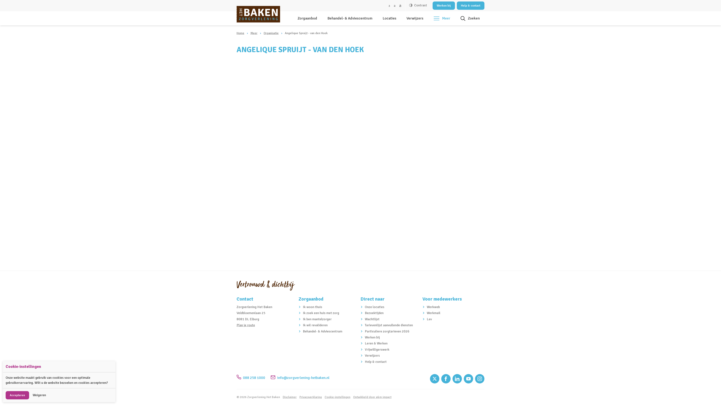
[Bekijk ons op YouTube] (468, 378)
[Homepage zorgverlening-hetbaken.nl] (258, 14)
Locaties (389, 18)
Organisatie (271, 33)
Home (240, 33)
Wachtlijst (372, 319)
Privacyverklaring (310, 397)
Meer (253, 33)
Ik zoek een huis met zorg (321, 313)
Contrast (420, 5)
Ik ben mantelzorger (317, 319)
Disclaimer (290, 397)
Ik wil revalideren (315, 325)
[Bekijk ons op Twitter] (434, 378)
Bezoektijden (374, 313)
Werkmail (433, 313)
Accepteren (17, 395)
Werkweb (433, 307)
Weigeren (39, 395)
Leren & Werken (376, 343)
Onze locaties (374, 307)
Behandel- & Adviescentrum (349, 18)
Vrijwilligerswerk (377, 349)
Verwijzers (415, 18)
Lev (429, 319)
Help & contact (470, 6)
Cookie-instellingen (337, 397)
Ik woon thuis (312, 307)
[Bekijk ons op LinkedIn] (457, 378)
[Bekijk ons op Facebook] (446, 378)
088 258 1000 (254, 377)
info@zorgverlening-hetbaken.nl (303, 377)
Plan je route (246, 325)
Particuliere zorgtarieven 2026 (387, 331)
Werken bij (444, 6)
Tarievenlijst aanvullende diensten (389, 325)
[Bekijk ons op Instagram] (479, 378)
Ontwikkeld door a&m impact (372, 397)
